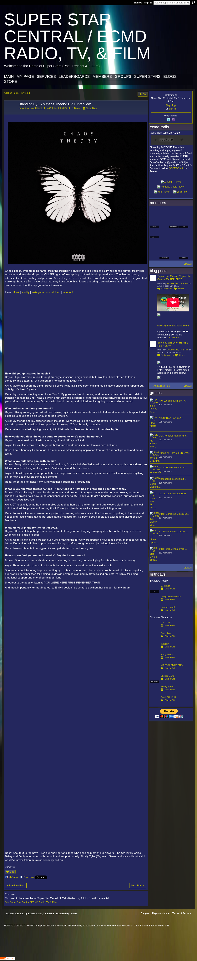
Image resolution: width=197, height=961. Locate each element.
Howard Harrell (168, 607)
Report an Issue (160, 913)
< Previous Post (15, 885)
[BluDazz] (154, 212)
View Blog (91, 108)
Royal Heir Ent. (37, 108)
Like (12, 871)
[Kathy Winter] (154, 660)
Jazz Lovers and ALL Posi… (173, 493)
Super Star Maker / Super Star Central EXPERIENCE (174, 278)
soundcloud (53, 292)
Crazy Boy (166, 633)
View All (188, 264)
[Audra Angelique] (174, 233)
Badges (145, 913)
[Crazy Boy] (154, 639)
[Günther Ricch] (183, 244)
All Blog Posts (11, 93)
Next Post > (137, 885)
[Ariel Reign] (183, 212)
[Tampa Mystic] (164, 233)
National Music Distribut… (172, 479)
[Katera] (174, 212)
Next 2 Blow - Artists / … (171, 418)
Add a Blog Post (162, 386)
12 (167, 355)
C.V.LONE (165, 622)
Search (193, 2)
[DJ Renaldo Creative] (164, 223)
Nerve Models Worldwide (172, 467)
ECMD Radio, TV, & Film (177, 283)
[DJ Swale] (174, 244)
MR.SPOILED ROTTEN (172, 665)
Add (144, 94)
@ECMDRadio (176, 168)
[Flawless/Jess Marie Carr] (154, 254)
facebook (68, 292)
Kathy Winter (167, 654)
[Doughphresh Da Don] (154, 602)
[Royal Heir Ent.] (10, 112)
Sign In (148, 2)
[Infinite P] (154, 650)
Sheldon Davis (167, 676)
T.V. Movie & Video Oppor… (173, 531)
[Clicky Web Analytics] (7, 958)
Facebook (28, 877)
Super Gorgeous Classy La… (174, 514)
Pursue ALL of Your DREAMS (174, 453)
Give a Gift (170, 589)
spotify (25, 292)
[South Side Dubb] (154, 703)
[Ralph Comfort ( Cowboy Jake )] (183, 233)
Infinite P (165, 644)
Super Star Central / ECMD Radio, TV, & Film (77, 36)
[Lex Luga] (174, 254)
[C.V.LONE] (154, 628)
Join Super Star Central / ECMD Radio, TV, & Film (31, 902)
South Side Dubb (168, 697)
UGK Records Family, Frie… (173, 435)
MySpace (14, 877)
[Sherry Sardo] (154, 692)
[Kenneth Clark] (154, 244)
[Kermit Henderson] (164, 212)
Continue (174, 337)
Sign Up (138, 2)
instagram (38, 292)
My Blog (25, 93)
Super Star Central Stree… (173, 549)
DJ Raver (165, 586)
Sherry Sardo (167, 686)
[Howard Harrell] (154, 613)
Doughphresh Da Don (171, 596)
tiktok (16, 292)
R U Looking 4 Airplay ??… (173, 400)
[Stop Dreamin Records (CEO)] (164, 244)
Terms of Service (181, 913)
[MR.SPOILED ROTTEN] (154, 671)
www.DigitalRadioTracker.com (173, 325)
